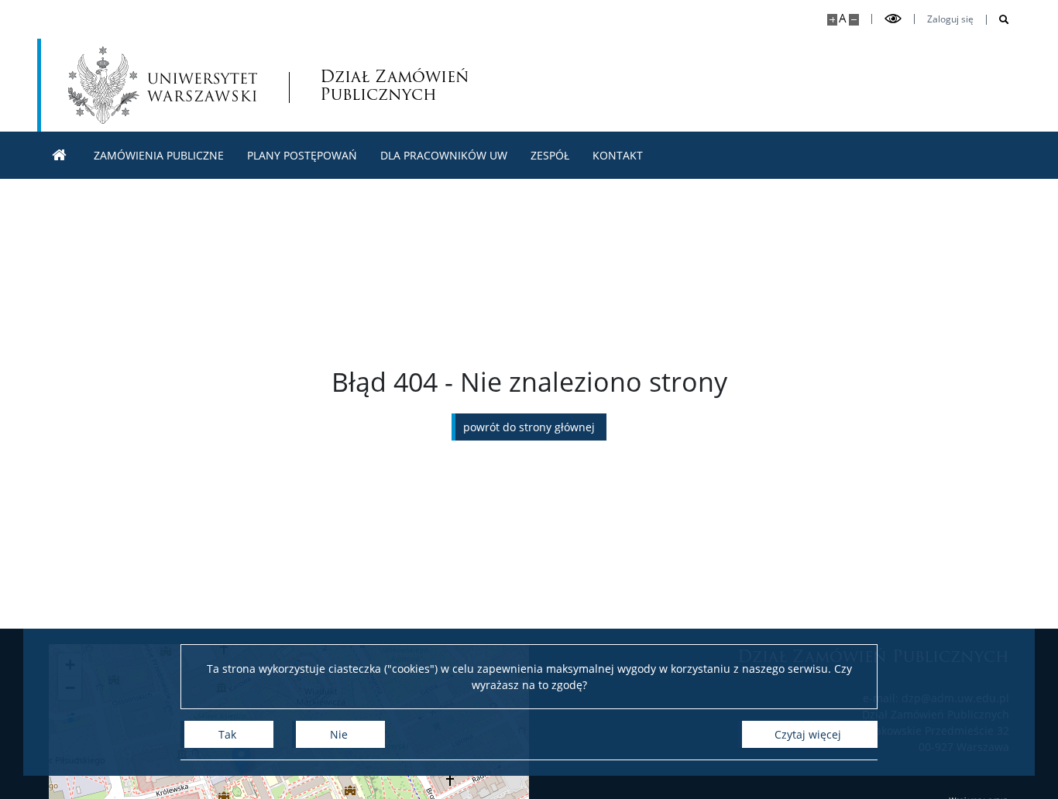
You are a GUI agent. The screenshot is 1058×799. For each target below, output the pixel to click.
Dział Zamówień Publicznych (394, 85)
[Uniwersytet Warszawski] (162, 85)
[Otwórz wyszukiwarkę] (998, 20)
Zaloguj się (950, 19)
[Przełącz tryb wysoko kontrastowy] (893, 19)
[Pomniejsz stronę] (854, 20)
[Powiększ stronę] (832, 20)
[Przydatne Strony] (59, 155)
